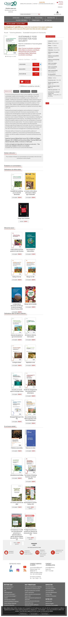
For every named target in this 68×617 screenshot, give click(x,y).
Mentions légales (50, 603)
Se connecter (57, 14)
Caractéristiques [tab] (50, 36)
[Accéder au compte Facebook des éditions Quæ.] (11, 567)
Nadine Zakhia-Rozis (30, 53)
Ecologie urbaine (17, 362)
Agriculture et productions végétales (33, 586)
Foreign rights (49, 594)
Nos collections (7, 588)
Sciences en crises (30, 448)
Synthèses (27, 59)
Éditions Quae (55, 43)
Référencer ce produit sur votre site (30, 86)
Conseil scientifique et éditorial (11, 601)
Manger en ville (30, 276)
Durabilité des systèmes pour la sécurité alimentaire (18, 147)
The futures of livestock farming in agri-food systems (30, 477)
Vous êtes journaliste (50, 588)
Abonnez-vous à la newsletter (60, 3)
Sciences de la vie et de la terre (32, 601)
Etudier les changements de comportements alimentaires (30, 391)
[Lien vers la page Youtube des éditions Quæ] (24, 567)
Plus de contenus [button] (21, 20)
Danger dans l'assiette (23, 218)
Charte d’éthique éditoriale (10, 603)
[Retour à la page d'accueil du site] (10, 3)
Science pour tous (29, 603)
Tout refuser (44, 613)
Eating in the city (17, 276)
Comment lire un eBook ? (54, 92)
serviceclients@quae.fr (36, 567)
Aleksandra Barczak (23, 51)
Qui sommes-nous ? (8, 586)
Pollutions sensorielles (17, 448)
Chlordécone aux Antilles (16, 475)
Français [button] (60, 7)
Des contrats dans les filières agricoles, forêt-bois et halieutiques (30, 418)
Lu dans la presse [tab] (25, 91)
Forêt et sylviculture (29, 592)
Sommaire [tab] (16, 91)
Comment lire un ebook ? (9, 599)
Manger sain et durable (30, 304)
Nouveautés (51, 18)
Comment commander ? (9, 594)
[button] (10, 44)
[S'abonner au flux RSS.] (24, 570)
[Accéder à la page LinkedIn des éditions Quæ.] (11, 570)
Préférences (23, 613)
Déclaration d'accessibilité (52, 605)
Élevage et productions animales (32, 590)
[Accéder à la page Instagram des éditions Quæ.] (18, 570)
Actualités (48, 20)
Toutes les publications (15, 32)
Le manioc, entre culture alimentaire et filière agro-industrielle (30, 193)
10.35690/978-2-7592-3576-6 (54, 75)
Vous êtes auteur (50, 586)
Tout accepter (34, 613)
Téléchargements (8, 592)
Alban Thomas (22, 48)
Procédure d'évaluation (51, 596)
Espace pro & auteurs (26, 3)
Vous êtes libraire (50, 590)
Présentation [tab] (8, 91)
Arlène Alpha (21, 50)
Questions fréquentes (9, 605)
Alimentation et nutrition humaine (32, 588)
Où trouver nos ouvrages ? (10, 596)
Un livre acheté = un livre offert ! (16, 23)
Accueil (6, 32)
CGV (5, 590)
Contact (35, 3)
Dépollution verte (30, 362)
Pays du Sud (28, 596)
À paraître (27, 18)
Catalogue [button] (16, 18)
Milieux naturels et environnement (33, 594)
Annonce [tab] (34, 91)
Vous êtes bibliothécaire (51, 592)
